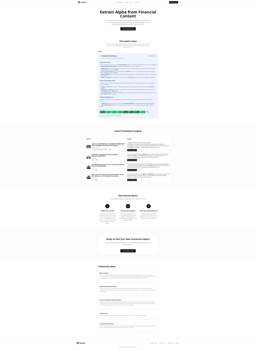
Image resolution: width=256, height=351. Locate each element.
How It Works (119, 2)
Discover (137, 2)
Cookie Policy (170, 343)
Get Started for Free (128, 29)
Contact (177, 343)
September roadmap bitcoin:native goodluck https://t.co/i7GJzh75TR (105, 155)
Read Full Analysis (132, 150)
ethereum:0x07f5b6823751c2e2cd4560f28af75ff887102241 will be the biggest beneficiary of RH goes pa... (108, 144)
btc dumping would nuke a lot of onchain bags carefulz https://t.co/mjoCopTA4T (108, 165)
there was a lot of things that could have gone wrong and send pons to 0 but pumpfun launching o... (107, 175)
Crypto (126, 2)
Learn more (119, 115)
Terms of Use (162, 343)
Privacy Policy (153, 343)
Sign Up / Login (173, 2)
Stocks (131, 2)
